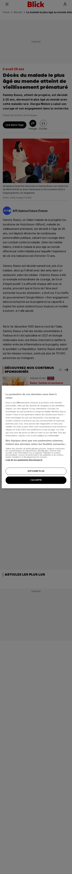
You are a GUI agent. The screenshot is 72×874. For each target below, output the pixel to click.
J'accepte (36, 480)
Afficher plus (36, 471)
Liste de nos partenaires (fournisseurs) (24, 460)
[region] (36, 437)
